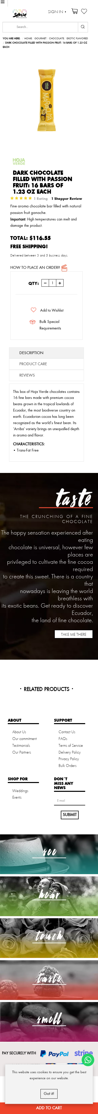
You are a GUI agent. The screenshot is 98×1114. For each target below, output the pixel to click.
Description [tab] (31, 353)
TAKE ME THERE (73, 635)
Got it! (49, 1094)
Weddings (20, 791)
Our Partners (21, 753)
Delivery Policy (70, 753)
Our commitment (24, 739)
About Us (19, 732)
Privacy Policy (69, 759)
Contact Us (67, 732)
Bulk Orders (67, 766)
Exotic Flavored (77, 38)
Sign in (55, 12)
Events (16, 798)
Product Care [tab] (33, 364)
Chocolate (56, 38)
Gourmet (40, 38)
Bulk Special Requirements (50, 325)
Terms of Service (71, 746)
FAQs (63, 739)
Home (28, 38)
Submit (70, 814)
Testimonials (21, 746)
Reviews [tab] (27, 375)
